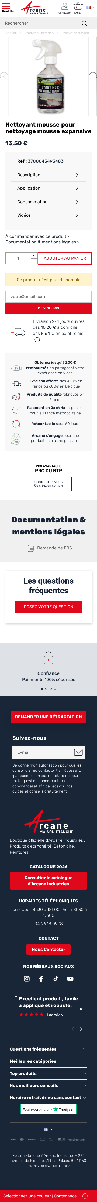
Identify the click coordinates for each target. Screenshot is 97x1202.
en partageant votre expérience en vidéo (55, 367)
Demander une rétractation (48, 716)
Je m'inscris (78, 752)
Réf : (22, 161)
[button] (93, 76)
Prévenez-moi (48, 308)
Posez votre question (48, 606)
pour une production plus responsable (55, 438)
